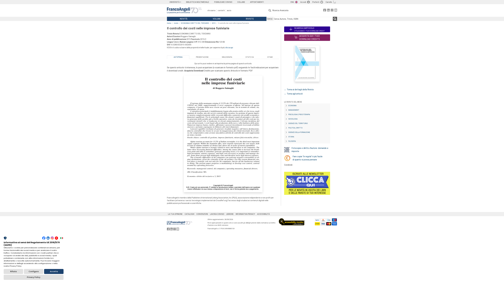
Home (169, 23)
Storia (291, 137)
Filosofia (292, 141)
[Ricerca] (335, 19)
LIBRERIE (230, 214)
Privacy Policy (33, 277)
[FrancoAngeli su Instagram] (332, 10)
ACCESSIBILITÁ (263, 214)
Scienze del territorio (298, 123)
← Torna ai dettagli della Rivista (299, 89)
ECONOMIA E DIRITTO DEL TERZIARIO (195, 23)
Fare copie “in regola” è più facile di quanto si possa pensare (307, 158)
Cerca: (270, 19)
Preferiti (315, 2)
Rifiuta (13, 271)
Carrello (329, 2)
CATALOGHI (189, 214)
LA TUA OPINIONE (175, 214)
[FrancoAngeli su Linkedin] (328, 10)
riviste (176, 23)
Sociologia (293, 119)
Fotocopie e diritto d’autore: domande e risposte (310, 150)
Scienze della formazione (299, 132)
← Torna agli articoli (293, 93)
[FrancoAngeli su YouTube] (335, 10)
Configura (34, 271)
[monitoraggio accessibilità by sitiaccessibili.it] (292, 220)
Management (293, 110)
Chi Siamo (211, 10)
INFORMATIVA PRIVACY (245, 214)
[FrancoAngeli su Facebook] (324, 10)
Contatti (221, 10)
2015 (214, 23)
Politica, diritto (295, 128)
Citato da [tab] (249, 57)
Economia (292, 106)
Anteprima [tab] (178, 57)
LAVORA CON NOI (217, 214)
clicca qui (229, 48)
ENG (292, 2)
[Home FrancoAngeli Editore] (184, 10)
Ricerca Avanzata (280, 10)
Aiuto (229, 10)
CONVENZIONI (202, 214)
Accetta (54, 271)
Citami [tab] (270, 57)
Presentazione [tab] (202, 57)
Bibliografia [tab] (227, 57)
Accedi (303, 2)
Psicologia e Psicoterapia (299, 114)
